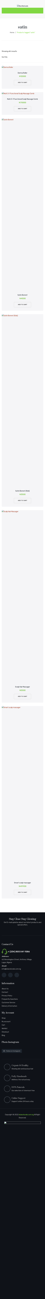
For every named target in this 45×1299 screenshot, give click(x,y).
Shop (4, 1018)
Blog (3, 1035)
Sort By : (5, 57)
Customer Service (8, 1003)
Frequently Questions (10, 999)
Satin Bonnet (22, 295)
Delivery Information (9, 1006)
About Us (5, 989)
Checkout (5, 1032)
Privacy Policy (7, 996)
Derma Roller (22, 73)
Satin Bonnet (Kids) (22, 491)
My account (6, 1022)
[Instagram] (10, 975)
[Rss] (16, 975)
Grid (3, 43)
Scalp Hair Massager (22, 687)
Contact (5, 992)
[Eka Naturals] (22, 6)
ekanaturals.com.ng (26, 1115)
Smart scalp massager (22, 883)
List (7, 43)
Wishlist (4, 1028)
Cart (3, 1025)
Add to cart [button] (22, 82)
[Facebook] (4, 975)
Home (12, 33)
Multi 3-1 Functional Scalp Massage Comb (22, 99)
